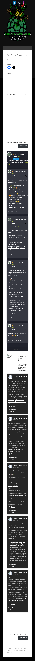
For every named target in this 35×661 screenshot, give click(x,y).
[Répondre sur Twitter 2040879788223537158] (9, 211)
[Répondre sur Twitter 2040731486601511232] (9, 340)
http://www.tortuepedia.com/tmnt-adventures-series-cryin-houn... (17, 247)
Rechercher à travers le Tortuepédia (17, 143)
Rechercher (23, 145)
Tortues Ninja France (20, 376)
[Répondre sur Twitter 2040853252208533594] (9, 318)
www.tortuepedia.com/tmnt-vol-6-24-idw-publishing (17, 485)
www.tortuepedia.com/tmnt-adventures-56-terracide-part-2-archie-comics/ (17, 402)
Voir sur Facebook (12, 409)
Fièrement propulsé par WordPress (16, 648)
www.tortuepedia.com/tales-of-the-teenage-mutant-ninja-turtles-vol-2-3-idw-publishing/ (18, 497)
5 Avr (13, 175)
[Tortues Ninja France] (10, 356)
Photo (13, 406)
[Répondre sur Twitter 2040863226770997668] (9, 255)
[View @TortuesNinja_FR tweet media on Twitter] (18, 335)
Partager (12, 411)
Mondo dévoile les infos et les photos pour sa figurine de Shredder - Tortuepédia (18, 544)
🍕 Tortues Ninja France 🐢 (19, 172)
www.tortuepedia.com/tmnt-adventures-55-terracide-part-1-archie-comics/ (17, 600)
